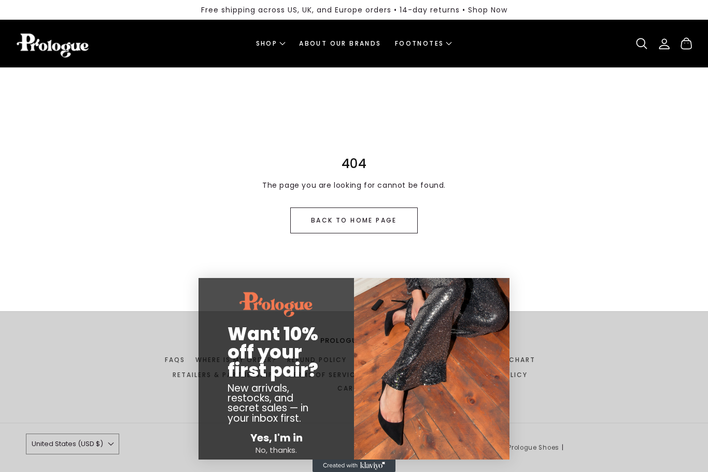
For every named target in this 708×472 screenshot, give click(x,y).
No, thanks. (276, 450)
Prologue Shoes (533, 447)
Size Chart (512, 359)
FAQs (175, 359)
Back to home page (354, 220)
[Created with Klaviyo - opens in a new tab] (354, 466)
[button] (271, 43)
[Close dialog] (208, 291)
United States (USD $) (67, 444)
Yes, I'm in (276, 438)
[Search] (642, 43)
